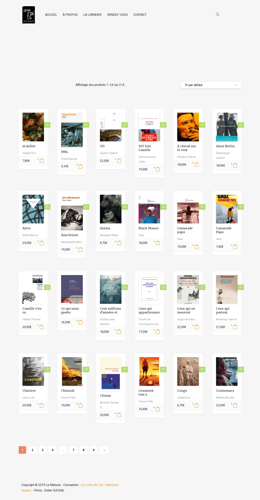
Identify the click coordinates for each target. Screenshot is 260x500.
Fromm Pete (68, 397)
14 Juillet (28, 146)
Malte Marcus (30, 235)
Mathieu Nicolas (225, 397)
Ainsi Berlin (225, 146)
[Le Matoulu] (29, 15)
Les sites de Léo (92, 485)
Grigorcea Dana (186, 319)
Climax (105, 395)
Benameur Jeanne (226, 319)
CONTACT (140, 15)
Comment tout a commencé (147, 394)
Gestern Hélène (108, 153)
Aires (26, 228)
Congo (182, 390)
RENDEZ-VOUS (117, 15)
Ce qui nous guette (70, 310)
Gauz (141, 235)
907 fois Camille (145, 148)
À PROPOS (70, 15)
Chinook (67, 390)
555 (102, 146)
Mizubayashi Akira (71, 242)
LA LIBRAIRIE (92, 15)
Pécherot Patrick (186, 156)
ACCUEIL (51, 15)
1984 (64, 152)
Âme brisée (69, 235)
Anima (105, 228)
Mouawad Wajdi (109, 235)
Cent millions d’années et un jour (110, 312)
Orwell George (69, 158)
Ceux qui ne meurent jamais (186, 312)
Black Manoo (149, 228)
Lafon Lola (28, 397)
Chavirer (29, 390)
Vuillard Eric (29, 153)
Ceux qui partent (222, 310)
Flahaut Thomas (31, 319)
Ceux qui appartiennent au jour (149, 312)
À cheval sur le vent (186, 148)
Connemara (225, 390)
